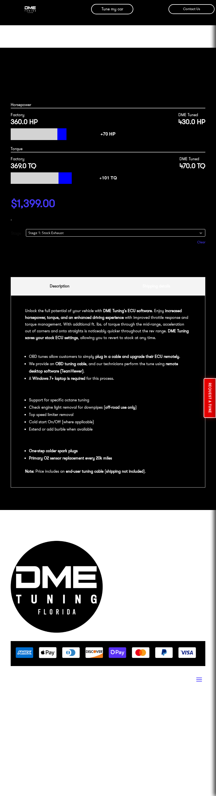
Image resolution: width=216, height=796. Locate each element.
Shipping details (156, 286)
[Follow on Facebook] (26, 704)
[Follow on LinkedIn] (37, 704)
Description (59, 286)
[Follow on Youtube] (48, 704)
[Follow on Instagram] (15, 704)
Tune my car (112, 9)
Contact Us (191, 9)
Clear (201, 242)
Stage (16, 233)
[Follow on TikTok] (60, 704)
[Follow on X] (71, 704)
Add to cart (108, 261)
